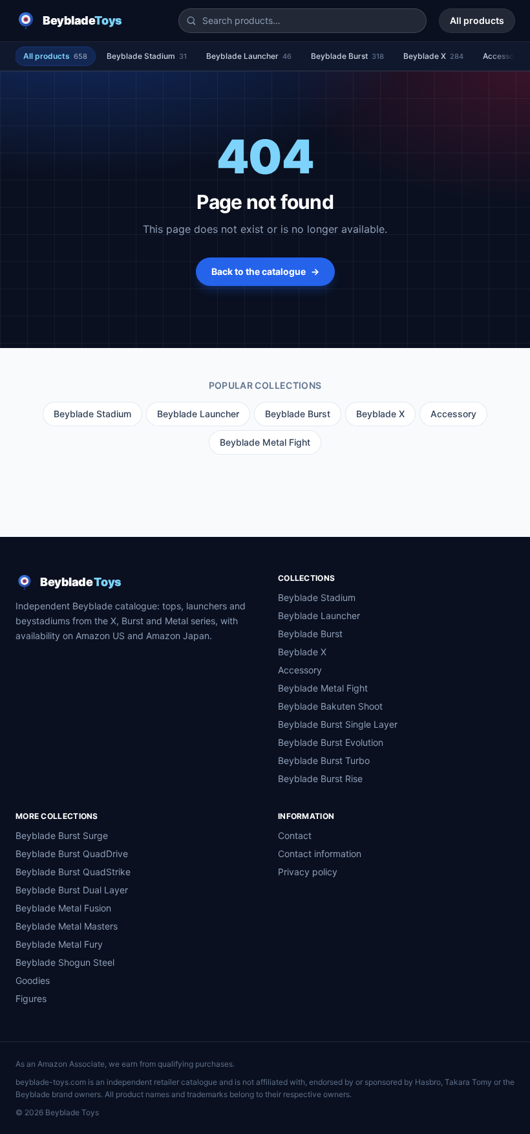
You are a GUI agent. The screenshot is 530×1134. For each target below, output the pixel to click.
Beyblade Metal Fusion (63, 907)
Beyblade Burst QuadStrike (73, 871)
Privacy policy (307, 871)
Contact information (319, 853)
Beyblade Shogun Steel (65, 962)
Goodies (33, 980)
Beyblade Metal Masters (67, 926)
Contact (295, 835)
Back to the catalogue (265, 271)
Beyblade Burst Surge (62, 835)
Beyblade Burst (347, 56)
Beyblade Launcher (249, 56)
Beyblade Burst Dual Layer (72, 889)
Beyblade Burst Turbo (324, 760)
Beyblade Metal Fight (265, 442)
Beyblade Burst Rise (320, 778)
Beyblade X (433, 56)
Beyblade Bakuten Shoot (330, 706)
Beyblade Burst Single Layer (338, 724)
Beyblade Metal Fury (59, 944)
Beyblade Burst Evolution (330, 742)
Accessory (453, 413)
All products (477, 20)
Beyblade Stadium (147, 56)
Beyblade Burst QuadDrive (72, 853)
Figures (31, 998)
